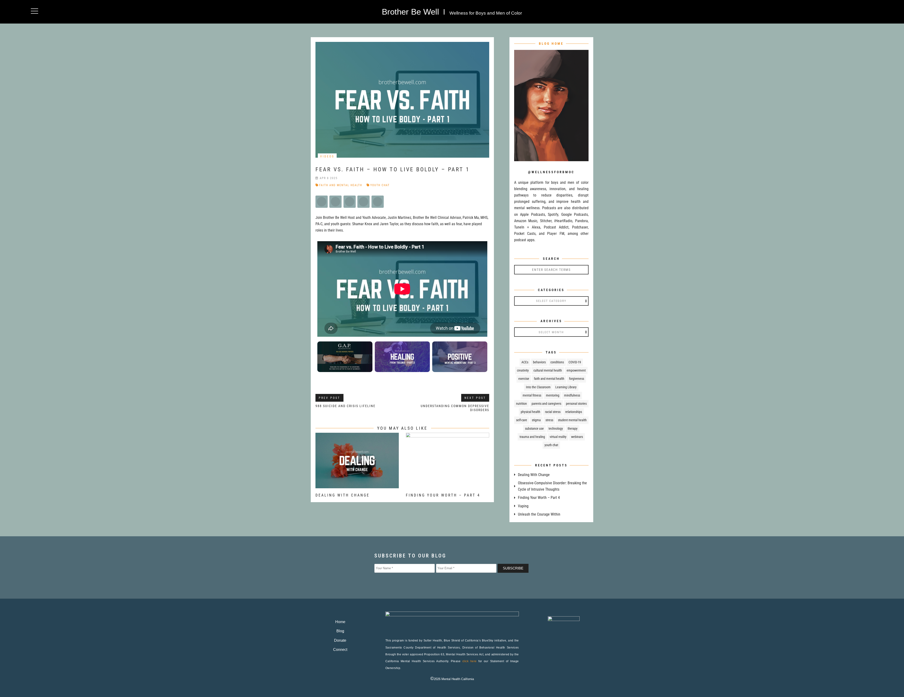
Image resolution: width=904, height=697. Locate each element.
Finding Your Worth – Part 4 (443, 495)
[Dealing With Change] (357, 485)
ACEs (524, 362)
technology (556, 428)
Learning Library (566, 387)
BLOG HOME (551, 43)
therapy (572, 428)
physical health (530, 412)
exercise (523, 379)
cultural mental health (547, 370)
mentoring (552, 395)
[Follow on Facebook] (561, 11)
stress (549, 420)
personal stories (576, 403)
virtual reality (558, 437)
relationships (573, 412)
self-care (521, 420)
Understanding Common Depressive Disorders (455, 408)
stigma (536, 420)
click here (469, 661)
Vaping (523, 506)
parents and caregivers (546, 403)
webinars (577, 437)
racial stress (553, 412)
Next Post (475, 398)
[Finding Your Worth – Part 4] (447, 485)
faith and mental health (340, 185)
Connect (340, 650)
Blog (340, 631)
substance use (534, 428)
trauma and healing (532, 437)
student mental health (572, 420)
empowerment (576, 370)
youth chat (380, 185)
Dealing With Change (342, 495)
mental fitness (532, 395)
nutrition (521, 403)
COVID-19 (575, 362)
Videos (327, 156)
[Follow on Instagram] (571, 11)
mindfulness (572, 395)
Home (340, 622)
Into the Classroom (538, 387)
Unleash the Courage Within (539, 514)
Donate (340, 640)
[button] (34, 11)
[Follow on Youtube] (580, 11)
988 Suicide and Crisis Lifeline (345, 406)
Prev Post (329, 398)
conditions (557, 362)
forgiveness (576, 379)
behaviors (539, 362)
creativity (523, 370)
